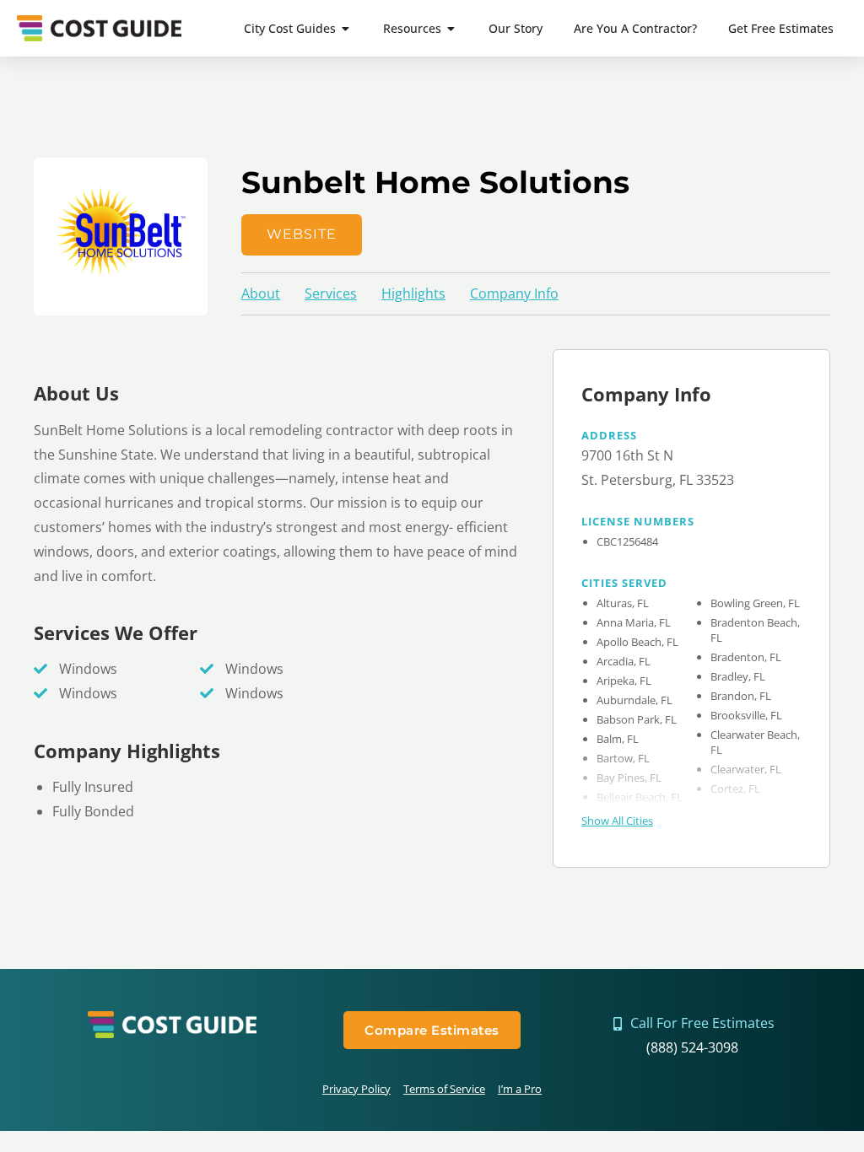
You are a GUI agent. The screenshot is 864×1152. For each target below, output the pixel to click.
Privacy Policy (356, 1088)
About (260, 293)
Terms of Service (444, 1088)
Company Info (514, 293)
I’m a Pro (520, 1088)
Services (331, 293)
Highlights (413, 293)
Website (302, 234)
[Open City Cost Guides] (346, 28)
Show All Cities (617, 820)
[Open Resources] (451, 28)
